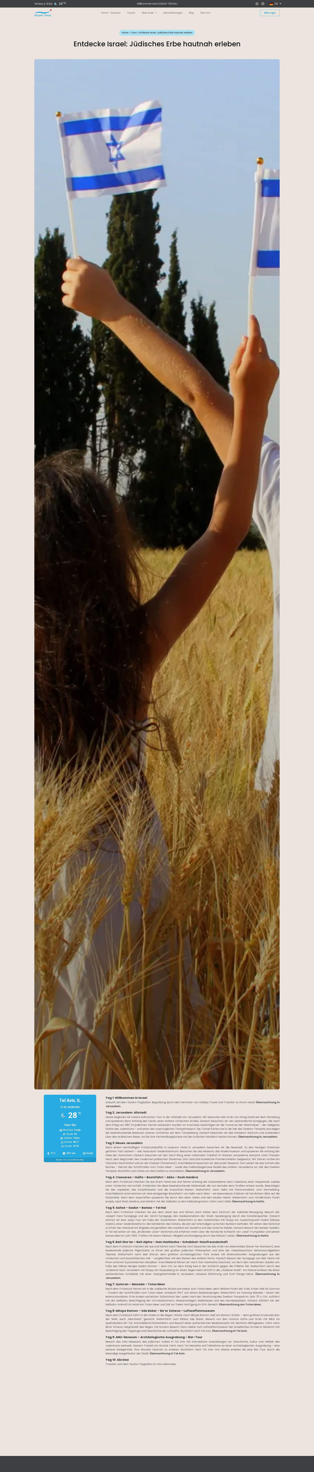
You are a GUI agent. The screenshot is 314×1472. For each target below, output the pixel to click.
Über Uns (205, 12)
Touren (131, 12)
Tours (134, 32)
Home (125, 32)
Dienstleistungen (173, 12)
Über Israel (148, 12)
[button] (27, 1421)
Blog (191, 12)
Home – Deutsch (111, 12)
